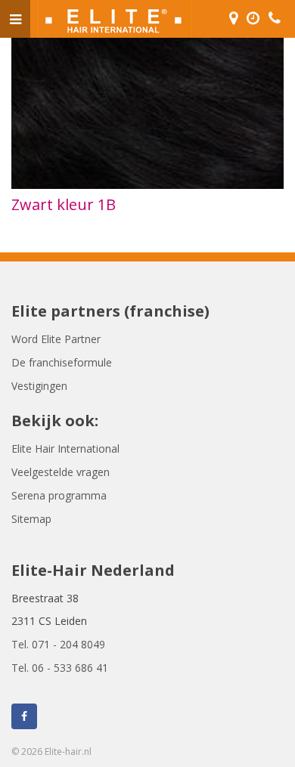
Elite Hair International (65, 448)
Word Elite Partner (56, 339)
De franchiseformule (61, 362)
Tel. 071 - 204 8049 (58, 644)
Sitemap (31, 519)
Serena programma (59, 495)
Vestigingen (39, 386)
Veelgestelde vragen (60, 472)
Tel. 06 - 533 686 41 (59, 667)
